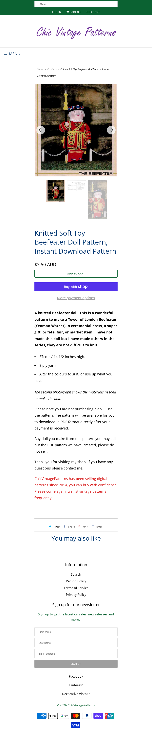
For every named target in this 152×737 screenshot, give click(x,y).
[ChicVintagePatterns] (76, 33)
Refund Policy (76, 581)
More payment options (76, 297)
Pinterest (76, 685)
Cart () (75, 12)
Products (52, 69)
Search (76, 574)
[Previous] (40, 130)
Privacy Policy (76, 594)
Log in (56, 12)
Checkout (93, 12)
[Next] (111, 130)
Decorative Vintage (76, 694)
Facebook (76, 676)
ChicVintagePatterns (81, 705)
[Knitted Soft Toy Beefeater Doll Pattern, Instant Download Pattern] (76, 130)
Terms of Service (76, 588)
